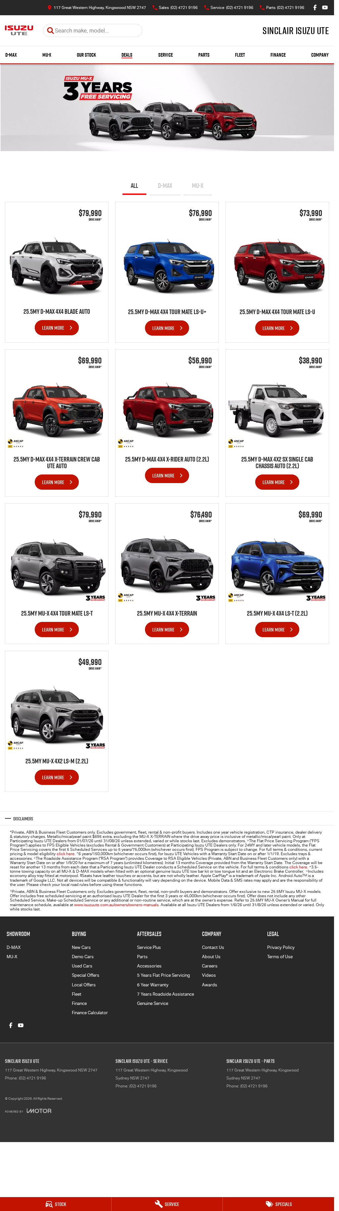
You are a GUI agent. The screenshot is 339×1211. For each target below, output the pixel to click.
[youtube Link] (325, 7)
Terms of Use (280, 956)
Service (165, 55)
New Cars (81, 947)
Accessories (149, 965)
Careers (210, 965)
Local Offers (84, 984)
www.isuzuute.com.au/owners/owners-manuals (116, 905)
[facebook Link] (315, 7)
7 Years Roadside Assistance (165, 994)
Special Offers (85, 975)
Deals (126, 55)
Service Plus (149, 947)
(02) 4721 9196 (32, 1078)
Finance (278, 55)
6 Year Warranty (153, 984)
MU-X (46, 55)
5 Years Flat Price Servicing (163, 975)
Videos (209, 975)
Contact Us (213, 947)
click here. (298, 867)
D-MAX (11, 55)
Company (320, 55)
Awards (209, 984)
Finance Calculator (90, 1012)
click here (65, 854)
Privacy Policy (281, 947)
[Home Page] (19, 30)
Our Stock (86, 55)
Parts (204, 55)
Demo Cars (83, 956)
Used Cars (82, 965)
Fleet (240, 55)
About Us (211, 956)
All (134, 185)
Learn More (53, 327)
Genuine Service (152, 1003)
